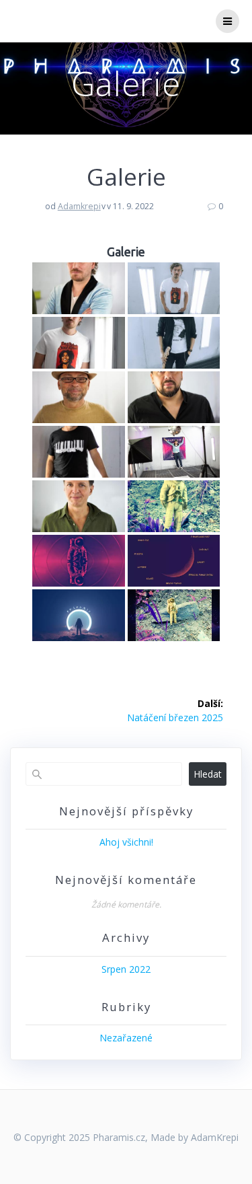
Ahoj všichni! (126, 842)
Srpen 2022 (126, 969)
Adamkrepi (79, 206)
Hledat (208, 774)
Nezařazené (126, 1037)
